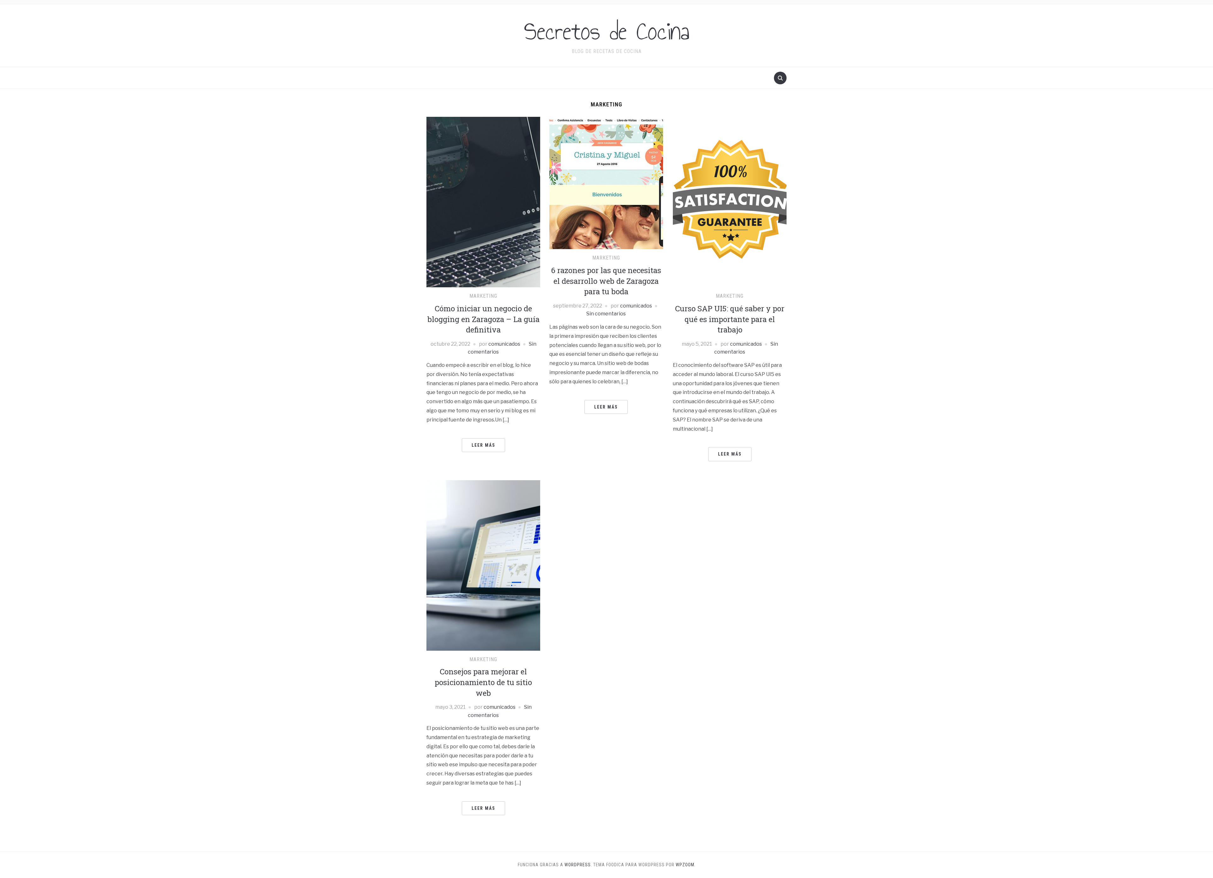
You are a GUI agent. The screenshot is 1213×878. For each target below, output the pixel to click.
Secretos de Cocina (606, 31)
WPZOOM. (686, 864)
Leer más (483, 445)
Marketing (483, 296)
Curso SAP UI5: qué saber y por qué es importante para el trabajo (729, 319)
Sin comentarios (606, 314)
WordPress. (578, 864)
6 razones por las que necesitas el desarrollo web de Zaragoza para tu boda (606, 280)
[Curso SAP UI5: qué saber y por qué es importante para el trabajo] (730, 202)
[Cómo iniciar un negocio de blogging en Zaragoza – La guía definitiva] (483, 202)
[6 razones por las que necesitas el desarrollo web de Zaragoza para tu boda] (606, 183)
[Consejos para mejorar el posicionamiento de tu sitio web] (483, 565)
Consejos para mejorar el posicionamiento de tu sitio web (483, 682)
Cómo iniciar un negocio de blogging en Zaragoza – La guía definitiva (483, 319)
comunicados (504, 344)
